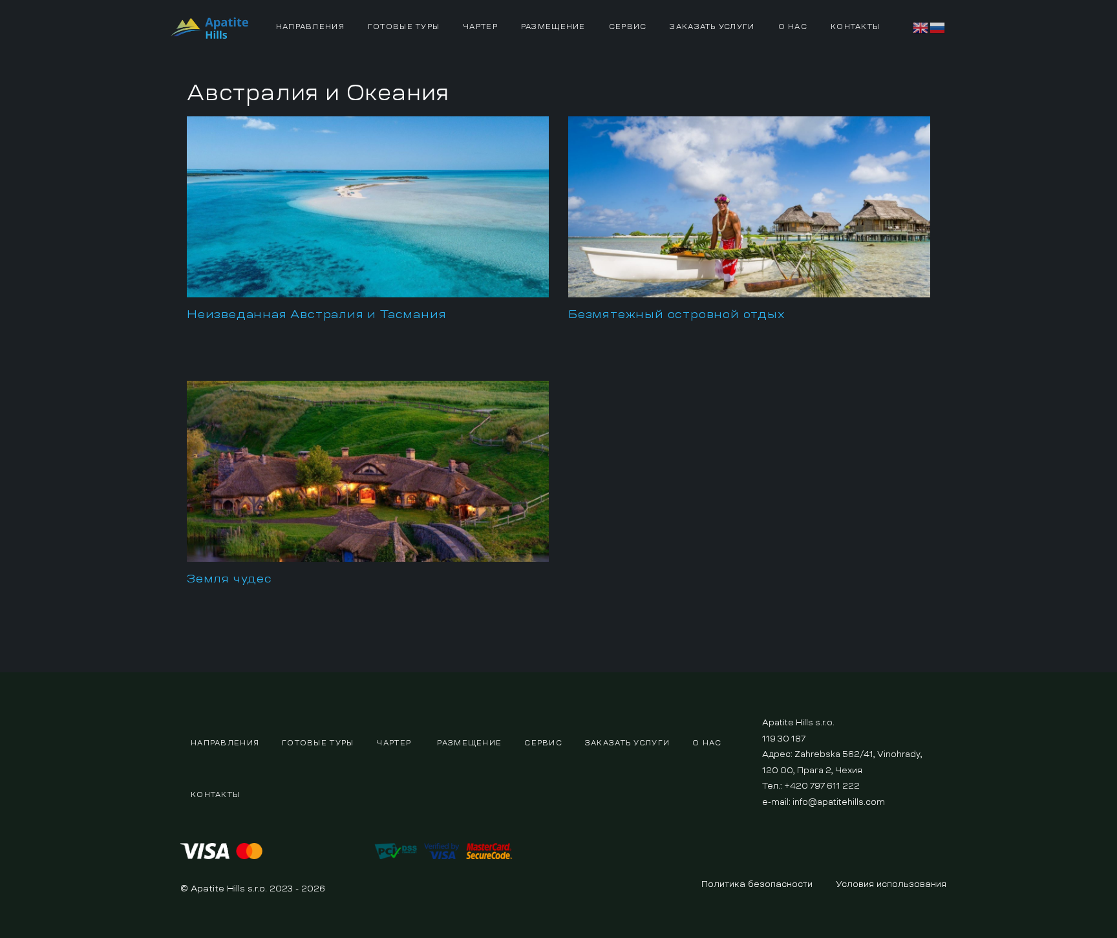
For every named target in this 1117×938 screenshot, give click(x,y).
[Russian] (938, 25)
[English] (921, 25)
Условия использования (891, 884)
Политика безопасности (757, 884)
